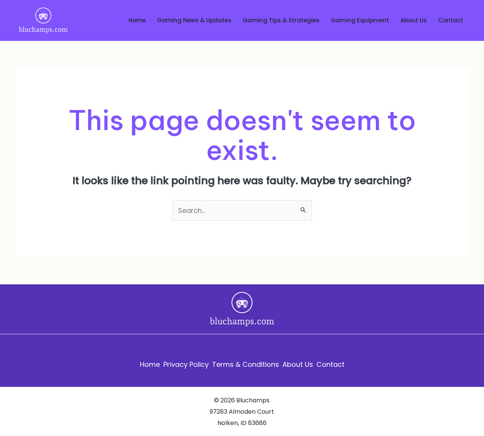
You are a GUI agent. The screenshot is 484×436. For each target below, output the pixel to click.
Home (137, 20)
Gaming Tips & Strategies (281, 20)
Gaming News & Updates (194, 20)
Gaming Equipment (360, 20)
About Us (413, 20)
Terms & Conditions (245, 364)
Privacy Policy (186, 364)
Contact (450, 20)
